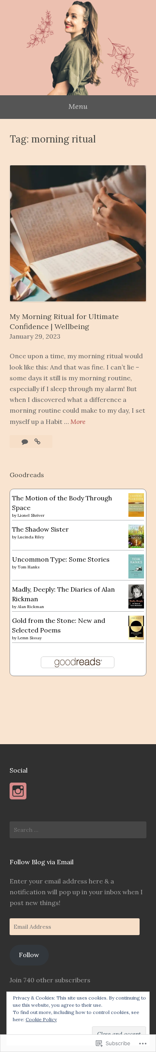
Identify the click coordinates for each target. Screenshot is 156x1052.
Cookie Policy (41, 1019)
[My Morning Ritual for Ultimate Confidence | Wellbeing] (37, 442)
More (78, 422)
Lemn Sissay (30, 637)
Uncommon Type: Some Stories (61, 559)
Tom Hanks (29, 567)
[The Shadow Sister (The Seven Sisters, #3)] (136, 546)
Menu (78, 106)
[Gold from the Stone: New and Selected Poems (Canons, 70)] (136, 637)
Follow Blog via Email (42, 862)
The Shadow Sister (40, 529)
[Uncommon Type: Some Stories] (136, 576)
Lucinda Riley (31, 537)
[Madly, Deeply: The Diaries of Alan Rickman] (136, 606)
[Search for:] (78, 829)
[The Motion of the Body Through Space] (136, 514)
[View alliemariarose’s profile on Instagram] (18, 791)
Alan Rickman (31, 606)
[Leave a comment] (25, 442)
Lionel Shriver (31, 515)
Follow (29, 955)
